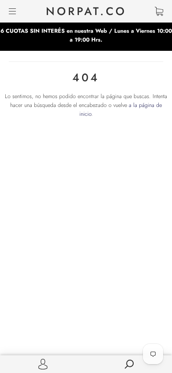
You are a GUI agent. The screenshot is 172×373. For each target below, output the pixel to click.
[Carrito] (159, 11)
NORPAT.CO (86, 11)
